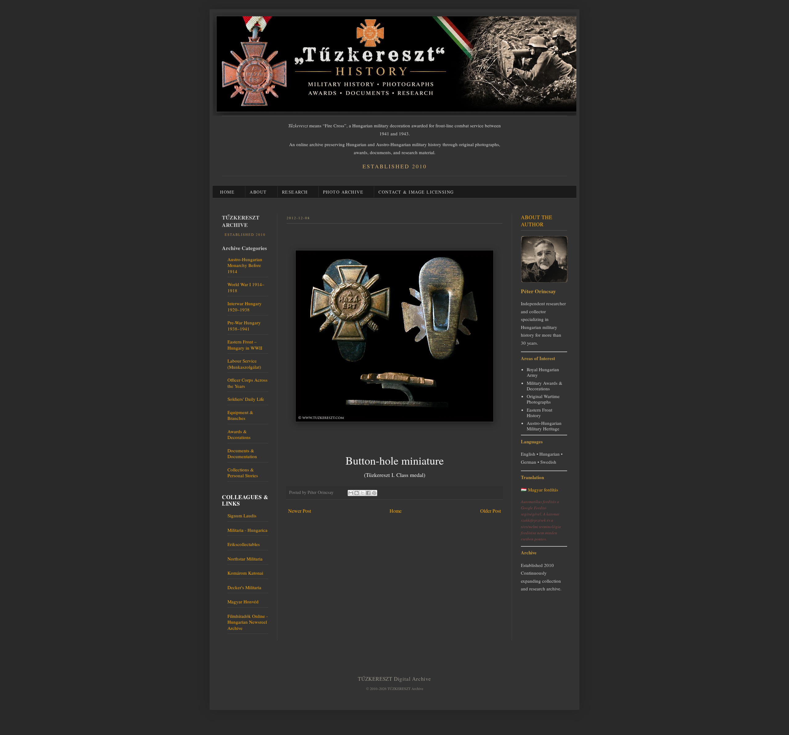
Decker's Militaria (244, 587)
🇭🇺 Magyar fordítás (539, 490)
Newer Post (299, 510)
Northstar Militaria (245, 559)
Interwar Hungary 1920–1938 (244, 306)
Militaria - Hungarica (247, 530)
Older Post (490, 510)
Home (227, 192)
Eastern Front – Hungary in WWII (244, 345)
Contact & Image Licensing (416, 192)
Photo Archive (343, 192)
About (258, 192)
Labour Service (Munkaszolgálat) (244, 364)
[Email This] (351, 493)
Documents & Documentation (242, 453)
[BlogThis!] (357, 493)
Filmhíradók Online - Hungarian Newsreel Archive (247, 622)
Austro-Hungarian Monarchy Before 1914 (244, 265)
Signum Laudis (241, 515)
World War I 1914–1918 (245, 287)
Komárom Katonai (245, 573)
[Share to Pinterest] (374, 493)
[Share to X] (362, 493)
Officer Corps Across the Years (247, 383)
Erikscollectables (243, 544)
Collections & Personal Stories (242, 472)
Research (295, 192)
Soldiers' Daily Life (245, 399)
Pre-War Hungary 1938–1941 (244, 325)
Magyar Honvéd (243, 601)
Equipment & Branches (240, 415)
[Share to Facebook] (368, 493)
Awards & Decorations (239, 434)
